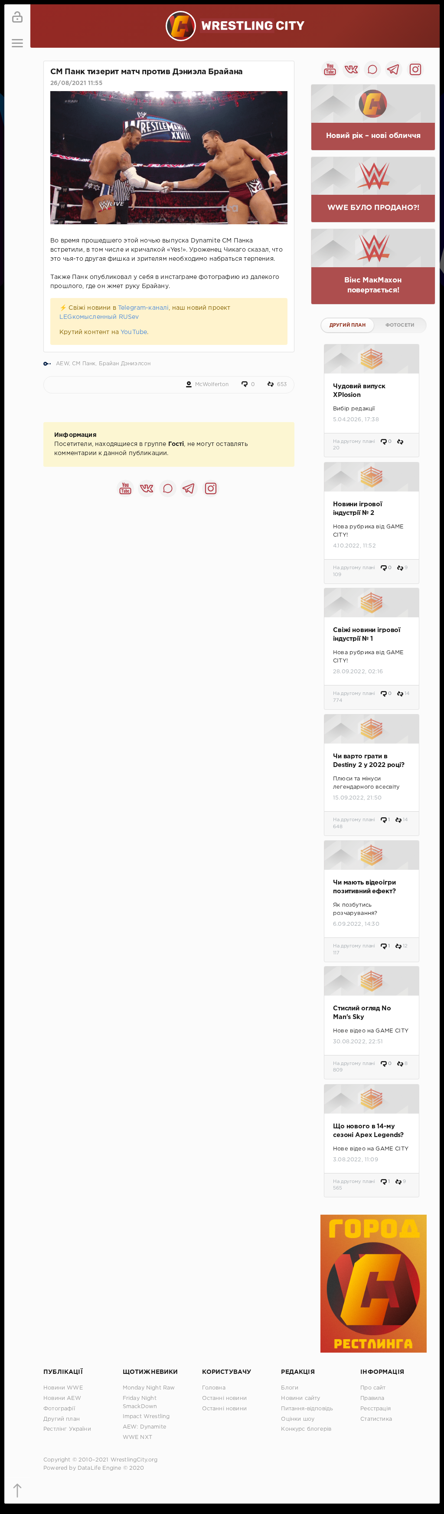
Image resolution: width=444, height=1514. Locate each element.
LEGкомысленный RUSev (99, 317)
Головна (213, 1388)
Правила (372, 1398)
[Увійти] (17, 17)
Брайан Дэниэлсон (125, 363)
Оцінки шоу (297, 1419)
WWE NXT (137, 1437)
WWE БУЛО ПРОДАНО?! (373, 208)
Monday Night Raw (149, 1388)
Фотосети (399, 325)
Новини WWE (63, 1388)
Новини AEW (62, 1398)
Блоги (289, 1388)
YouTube (134, 332)
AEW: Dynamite (144, 1427)
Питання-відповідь (307, 1408)
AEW (62, 363)
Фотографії (59, 1408)
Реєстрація (375, 1408)
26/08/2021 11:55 (76, 83)
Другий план (348, 325)
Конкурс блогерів (306, 1429)
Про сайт (372, 1388)
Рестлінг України (67, 1429)
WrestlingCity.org (134, 1460)
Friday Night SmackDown (140, 1402)
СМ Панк (83, 363)
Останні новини (224, 1398)
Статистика (376, 1419)
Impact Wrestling (146, 1416)
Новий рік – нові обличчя (373, 136)
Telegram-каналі (143, 308)
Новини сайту (300, 1398)
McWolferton (212, 384)
